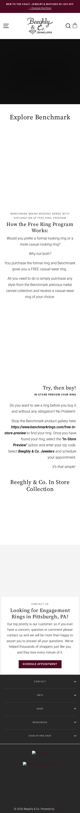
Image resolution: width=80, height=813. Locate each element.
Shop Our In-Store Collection (40, 79)
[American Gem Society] (40, 764)
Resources (40, 722)
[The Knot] (40, 753)
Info (40, 695)
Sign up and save (40, 735)
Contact (40, 681)
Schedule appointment (40, 664)
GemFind (60, 809)
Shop (40, 708)
